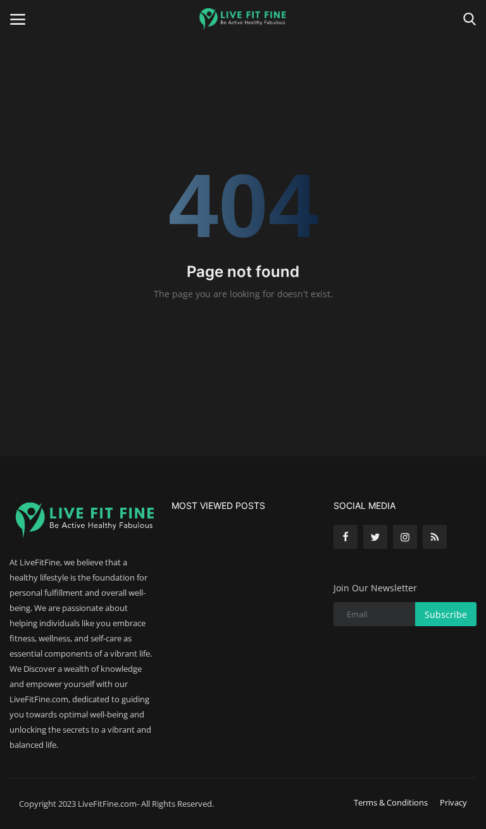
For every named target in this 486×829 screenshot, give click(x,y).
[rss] (435, 537)
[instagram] (405, 537)
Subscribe (446, 614)
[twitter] (375, 537)
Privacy (453, 802)
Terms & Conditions (391, 802)
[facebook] (345, 537)
